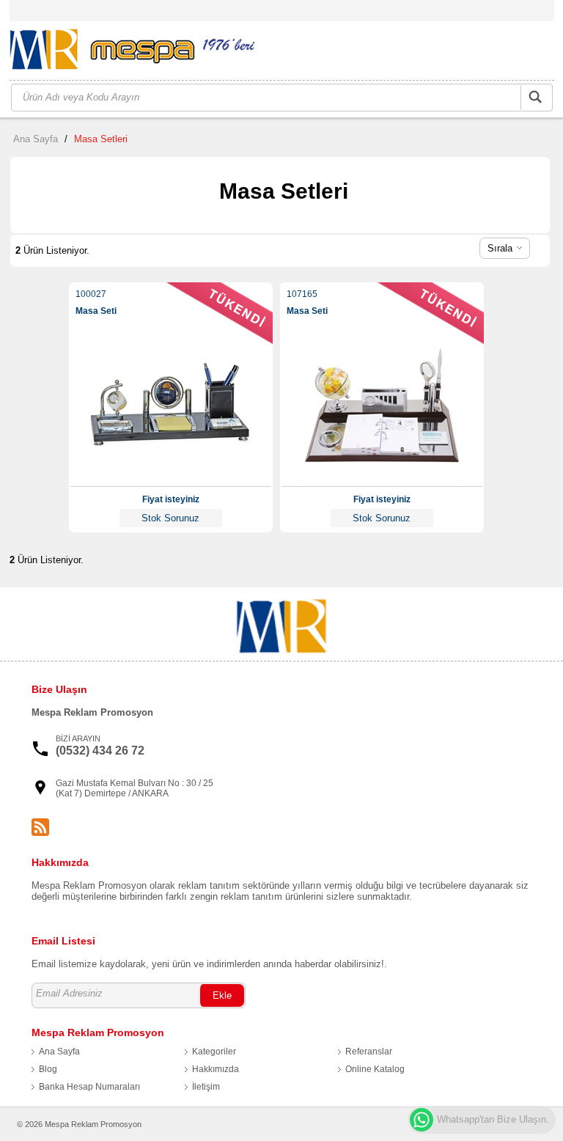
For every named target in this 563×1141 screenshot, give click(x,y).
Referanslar (368, 1051)
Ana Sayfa (35, 138)
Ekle (222, 995)
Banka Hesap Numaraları (89, 1087)
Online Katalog (375, 1069)
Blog (48, 1069)
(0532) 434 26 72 (100, 750)
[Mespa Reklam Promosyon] (132, 52)
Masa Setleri (101, 138)
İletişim (206, 1087)
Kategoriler (214, 1051)
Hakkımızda (215, 1069)
